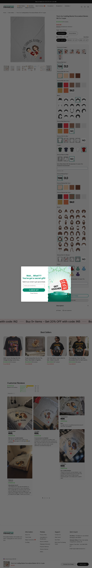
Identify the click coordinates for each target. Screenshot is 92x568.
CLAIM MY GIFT (34, 290)
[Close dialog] (69, 268)
